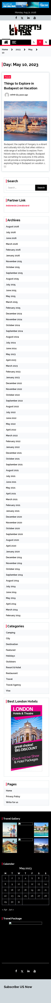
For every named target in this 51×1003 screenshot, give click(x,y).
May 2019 (11, 598)
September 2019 (14, 575)
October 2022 (13, 395)
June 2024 (11, 348)
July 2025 (10, 284)
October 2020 (13, 528)
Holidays (10, 656)
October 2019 (13, 569)
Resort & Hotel (13, 667)
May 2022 (11, 424)
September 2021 (14, 464)
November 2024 (14, 319)
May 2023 (11, 354)
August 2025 (12, 279)
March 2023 (12, 366)
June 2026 (11, 238)
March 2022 (12, 435)
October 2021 (13, 459)
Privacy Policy (13, 796)
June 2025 (11, 290)
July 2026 (11, 232)
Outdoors (11, 661)
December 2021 (14, 453)
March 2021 (12, 499)
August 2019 (12, 580)
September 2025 (14, 273)
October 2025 (13, 267)
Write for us (12, 802)
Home (9, 790)
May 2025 (10, 296)
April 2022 (11, 429)
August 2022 (12, 406)
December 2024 (14, 313)
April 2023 (11, 360)
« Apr (4, 909)
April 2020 (11, 546)
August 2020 (12, 540)
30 (12, 902)
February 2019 (13, 615)
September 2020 (14, 534)
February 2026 (13, 250)
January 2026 (13, 255)
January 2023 (13, 377)
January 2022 (13, 447)
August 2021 (12, 470)
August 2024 (12, 337)
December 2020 (14, 517)
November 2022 (14, 389)
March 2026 (12, 244)
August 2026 (12, 226)
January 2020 (13, 551)
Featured (10, 650)
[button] (34, 42)
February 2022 (13, 441)
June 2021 (11, 482)
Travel (7, 77)
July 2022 (11, 412)
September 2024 (14, 331)
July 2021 (10, 476)
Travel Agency (13, 685)
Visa (8, 690)
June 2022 (11, 418)
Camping (10, 632)
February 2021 (13, 505)
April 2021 (11, 493)
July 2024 (11, 342)
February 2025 (13, 308)
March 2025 (12, 302)
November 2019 (14, 563)
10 (19, 884)
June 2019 (11, 592)
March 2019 (12, 609)
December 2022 (14, 383)
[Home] (6, 42)
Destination (12, 644)
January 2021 (12, 511)
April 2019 (11, 604)
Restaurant (12, 673)
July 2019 (11, 586)
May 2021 (10, 488)
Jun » (11, 909)
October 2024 (13, 325)
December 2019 (14, 557)
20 (39, 890)
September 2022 (14, 400)
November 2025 (14, 261)
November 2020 (14, 522)
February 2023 (13, 371)
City (8, 638)
